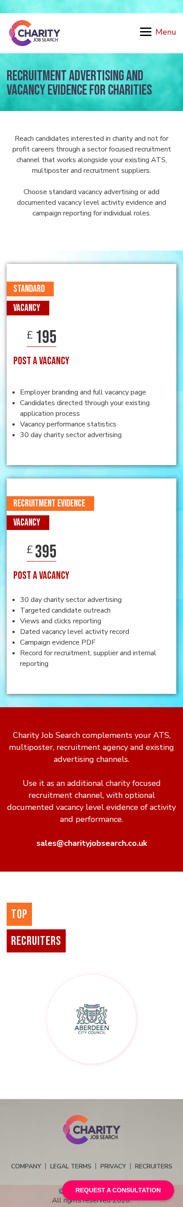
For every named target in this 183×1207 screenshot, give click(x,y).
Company (26, 1166)
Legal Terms (71, 1166)
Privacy (113, 1166)
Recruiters (153, 1166)
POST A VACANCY (41, 361)
